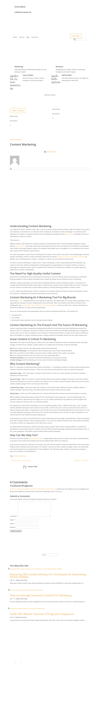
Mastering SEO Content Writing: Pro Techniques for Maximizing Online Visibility (48, 576)
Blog (27, 37)
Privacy (12, 662)
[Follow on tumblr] (88, 693)
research (21, 301)
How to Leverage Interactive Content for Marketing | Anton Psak (33, 489)
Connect (21, 37)
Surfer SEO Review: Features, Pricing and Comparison (42, 614)
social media (69, 234)
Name (12, 520)
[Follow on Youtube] (88, 678)
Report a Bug (26, 662)
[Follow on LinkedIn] (88, 19)
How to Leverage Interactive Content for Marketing (40, 595)
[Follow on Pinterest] (88, 689)
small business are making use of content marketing (39, 305)
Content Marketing (20, 456)
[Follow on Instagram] (88, 15)
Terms (18, 662)
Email (12, 524)
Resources (34, 37)
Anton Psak (51, 152)
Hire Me (75, 36)
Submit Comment (16, 531)
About (15, 37)
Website (12, 527)
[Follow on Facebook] (88, 7)
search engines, (20, 246)
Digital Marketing (15, 139)
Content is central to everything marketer (71, 257)
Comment (13, 516)
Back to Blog (17, 110)
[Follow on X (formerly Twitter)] (88, 11)
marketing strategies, (36, 438)
